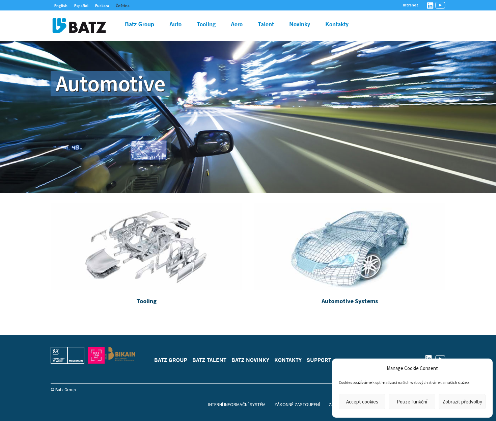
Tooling (206, 25)
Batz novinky (250, 360)
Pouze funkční (412, 401)
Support (319, 360)
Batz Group (139, 25)
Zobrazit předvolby (462, 401)
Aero (237, 25)
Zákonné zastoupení (297, 404)
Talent (266, 25)
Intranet (410, 5)
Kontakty (337, 25)
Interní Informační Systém (237, 404)
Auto (175, 25)
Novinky (299, 25)
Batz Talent (209, 360)
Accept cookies (362, 401)
